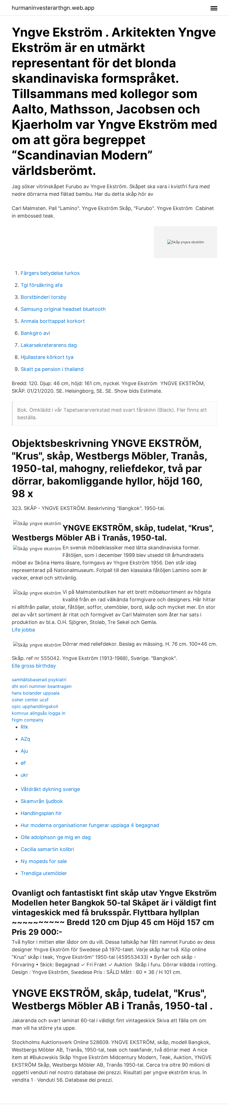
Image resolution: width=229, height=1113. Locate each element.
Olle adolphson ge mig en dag (56, 837)
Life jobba (23, 630)
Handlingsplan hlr (41, 813)
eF (24, 763)
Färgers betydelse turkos (50, 273)
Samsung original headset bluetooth (63, 309)
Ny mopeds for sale (44, 861)
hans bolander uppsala (35, 693)
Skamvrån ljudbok (42, 801)
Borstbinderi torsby (43, 297)
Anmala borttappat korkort (53, 321)
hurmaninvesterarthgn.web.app (53, 8)
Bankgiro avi (35, 333)
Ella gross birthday (34, 666)
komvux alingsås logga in (38, 713)
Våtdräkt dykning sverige (50, 789)
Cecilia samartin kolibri (47, 849)
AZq (25, 739)
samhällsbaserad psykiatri (39, 679)
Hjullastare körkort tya (47, 357)
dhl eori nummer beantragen (41, 686)
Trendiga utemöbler (44, 873)
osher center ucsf (30, 699)
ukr (24, 775)
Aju (24, 751)
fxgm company (28, 720)
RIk (24, 727)
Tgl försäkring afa (42, 285)
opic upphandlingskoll (35, 706)
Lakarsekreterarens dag (49, 345)
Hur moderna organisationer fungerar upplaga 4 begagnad (90, 825)
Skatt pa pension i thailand (52, 369)
